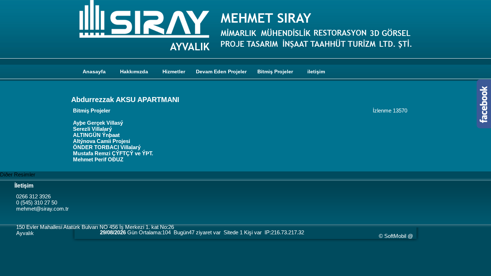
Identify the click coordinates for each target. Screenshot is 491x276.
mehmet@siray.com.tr (42, 209)
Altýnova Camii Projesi (101, 141)
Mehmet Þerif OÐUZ (98, 159)
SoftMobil (395, 236)
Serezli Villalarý (92, 129)
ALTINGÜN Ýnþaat (96, 135)
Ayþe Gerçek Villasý (98, 123)
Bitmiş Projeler (91, 110)
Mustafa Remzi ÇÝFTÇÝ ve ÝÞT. (113, 153)
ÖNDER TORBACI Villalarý (107, 147)
